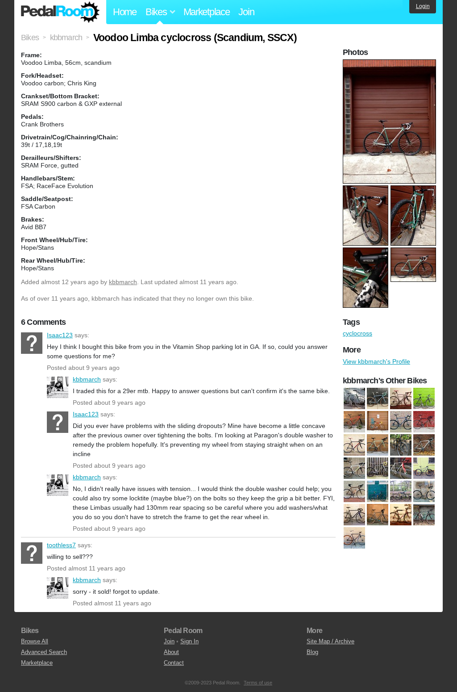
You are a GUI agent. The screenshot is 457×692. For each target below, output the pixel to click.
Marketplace (206, 11)
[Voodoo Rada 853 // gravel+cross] (377, 398)
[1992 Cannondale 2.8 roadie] (400, 398)
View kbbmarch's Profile (376, 361)
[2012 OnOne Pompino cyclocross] (354, 468)
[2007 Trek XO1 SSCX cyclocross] (424, 421)
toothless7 (31, 553)
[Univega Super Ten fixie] (354, 537)
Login (423, 6)
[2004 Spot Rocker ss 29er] (354, 421)
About (171, 652)
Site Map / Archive (330, 641)
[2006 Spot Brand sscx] (400, 421)
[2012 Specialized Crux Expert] (400, 468)
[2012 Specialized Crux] (377, 468)
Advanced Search (44, 652)
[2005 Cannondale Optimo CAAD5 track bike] (377, 421)
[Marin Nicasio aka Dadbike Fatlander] (377, 514)
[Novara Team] (400, 514)
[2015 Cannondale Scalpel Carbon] (377, 491)
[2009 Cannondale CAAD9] (354, 445)
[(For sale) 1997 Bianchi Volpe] (354, 398)
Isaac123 (31, 343)
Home (125, 11)
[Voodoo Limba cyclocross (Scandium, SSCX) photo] (390, 63)
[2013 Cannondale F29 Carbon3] (424, 468)
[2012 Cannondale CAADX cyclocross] (424, 445)
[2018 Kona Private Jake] (400, 491)
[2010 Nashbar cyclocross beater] (400, 445)
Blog (312, 652)
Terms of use (258, 682)
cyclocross (357, 333)
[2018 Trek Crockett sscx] (424, 491)
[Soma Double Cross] (424, 514)
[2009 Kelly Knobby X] (377, 445)
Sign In (189, 641)
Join (246, 11)
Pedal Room (60, 12)
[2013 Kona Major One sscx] (354, 491)
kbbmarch (123, 281)
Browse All (34, 641)
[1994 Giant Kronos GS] (424, 398)
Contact (174, 662)
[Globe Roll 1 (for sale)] (354, 514)
